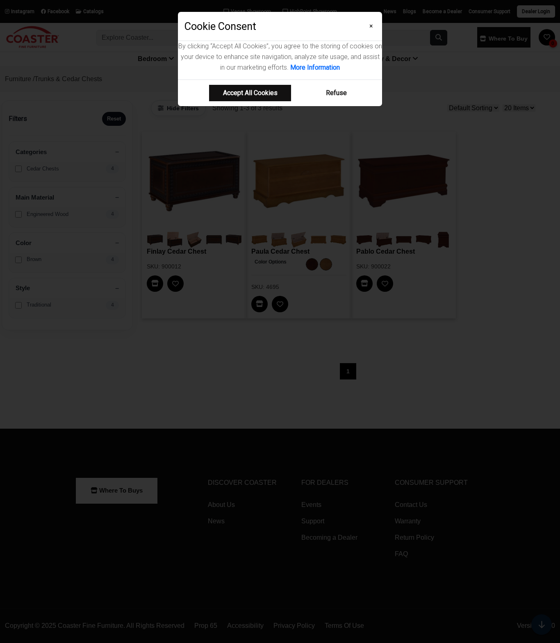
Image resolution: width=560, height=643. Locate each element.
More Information (315, 67)
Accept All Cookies (250, 93)
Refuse (336, 93)
